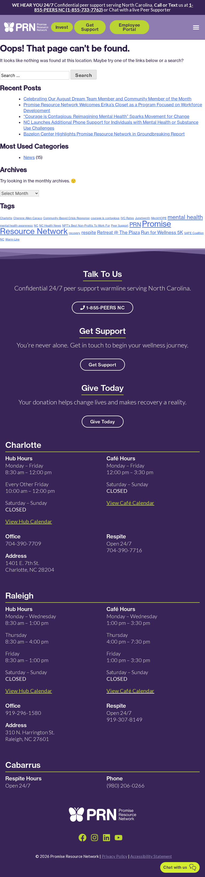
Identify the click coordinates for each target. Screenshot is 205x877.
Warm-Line (12, 239)
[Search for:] (35, 75)
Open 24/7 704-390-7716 (124, 546)
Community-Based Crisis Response (66, 218)
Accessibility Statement (151, 856)
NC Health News (50, 225)
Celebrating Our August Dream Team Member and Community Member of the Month (107, 98)
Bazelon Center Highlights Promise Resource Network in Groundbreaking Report (104, 134)
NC (36, 225)
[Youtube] (119, 838)
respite (88, 232)
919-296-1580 (23, 713)
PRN (135, 224)
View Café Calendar (130, 690)
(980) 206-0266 (126, 785)
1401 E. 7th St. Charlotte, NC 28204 (29, 566)
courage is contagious (105, 218)
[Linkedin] (106, 838)
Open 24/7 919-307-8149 (124, 716)
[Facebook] (82, 838)
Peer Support (119, 225)
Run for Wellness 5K (162, 232)
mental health (185, 217)
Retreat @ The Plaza (118, 232)
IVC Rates (127, 218)
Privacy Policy (114, 856)
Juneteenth (142, 218)
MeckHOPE (159, 218)
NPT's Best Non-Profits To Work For (86, 225)
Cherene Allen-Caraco (27, 218)
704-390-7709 (23, 543)
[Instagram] (94, 838)
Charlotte (6, 218)
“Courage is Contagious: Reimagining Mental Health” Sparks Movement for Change (106, 116)
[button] (196, 27)
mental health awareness (16, 225)
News (29, 157)
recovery (74, 233)
